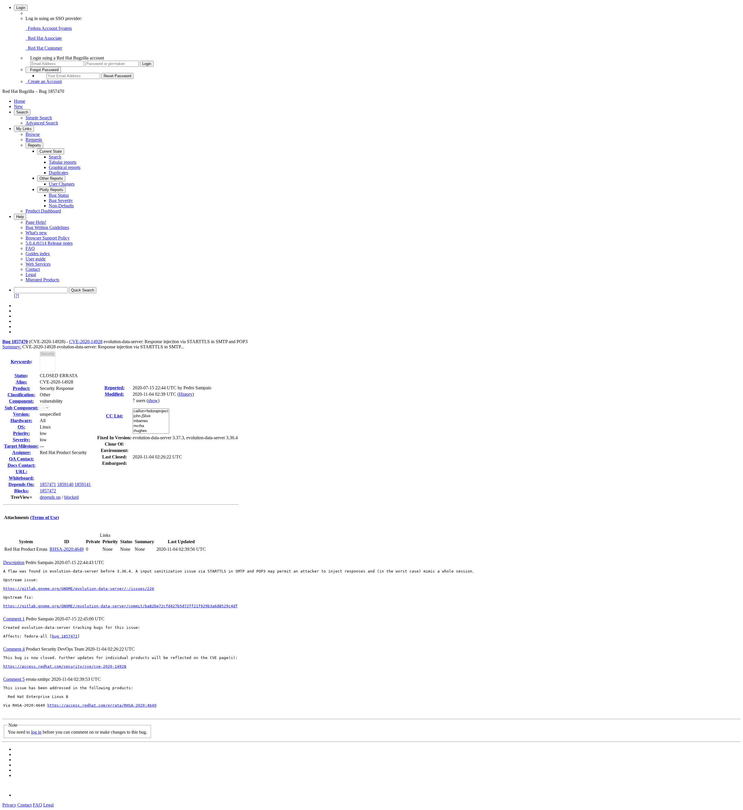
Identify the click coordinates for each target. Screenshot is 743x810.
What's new (36, 232)
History (185, 394)
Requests (34, 139)
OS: (21, 426)
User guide (36, 258)
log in (36, 732)
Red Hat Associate (44, 38)
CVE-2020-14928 (85, 341)
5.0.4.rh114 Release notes (49, 243)
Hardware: (21, 420)
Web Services (38, 264)
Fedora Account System (49, 28)
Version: (21, 414)
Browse (33, 134)
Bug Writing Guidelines (47, 227)
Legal (31, 274)
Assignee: (21, 452)
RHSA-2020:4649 (67, 549)
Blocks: (21, 490)
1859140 (65, 484)
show (153, 400)
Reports (34, 145)
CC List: (114, 415)
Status (21, 375)
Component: (21, 401)
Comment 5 (14, 679)
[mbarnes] (151, 421)
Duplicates (58, 172)
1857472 (48, 490)
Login (20, 8)
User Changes (62, 183)
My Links (24, 129)
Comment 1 (14, 618)
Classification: (21, 394)
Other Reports (51, 178)
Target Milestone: (21, 446)
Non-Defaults (61, 205)
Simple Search (39, 117)
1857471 (48, 484)
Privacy (9, 804)
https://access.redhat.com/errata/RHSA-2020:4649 (101, 705)
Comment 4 (14, 649)
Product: (21, 388)
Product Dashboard (43, 210)
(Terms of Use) (44, 517)
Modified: (114, 394)
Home (19, 101)
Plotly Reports (51, 190)
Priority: (21, 433)
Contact (33, 269)
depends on (50, 497)
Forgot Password (43, 70)
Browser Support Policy (48, 237)
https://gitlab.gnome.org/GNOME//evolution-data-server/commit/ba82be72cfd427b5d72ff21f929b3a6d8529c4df (120, 606)
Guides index (38, 253)
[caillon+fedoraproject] (151, 411)
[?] (16, 295)
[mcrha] (151, 426)
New (18, 106)
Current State (50, 151)
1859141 (83, 484)
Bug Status (59, 195)
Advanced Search (42, 122)
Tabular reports (62, 162)
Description (13, 562)
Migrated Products (42, 279)
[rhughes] (151, 431)
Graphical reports (64, 167)
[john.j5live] (151, 416)
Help (20, 217)
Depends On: (21, 484)
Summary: (11, 346)
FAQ (30, 248)
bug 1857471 (64, 636)
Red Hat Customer (44, 48)
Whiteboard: (21, 478)
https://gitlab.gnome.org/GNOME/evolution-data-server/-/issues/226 (78, 588)
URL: (21, 471)
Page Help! (36, 222)
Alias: (21, 381)
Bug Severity (61, 200)
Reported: (114, 387)
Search (22, 112)
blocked (71, 497)
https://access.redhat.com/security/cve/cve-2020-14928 (64, 666)
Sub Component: (21, 407)
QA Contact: (21, 458)
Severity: (21, 439)
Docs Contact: (21, 465)
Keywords (21, 361)
